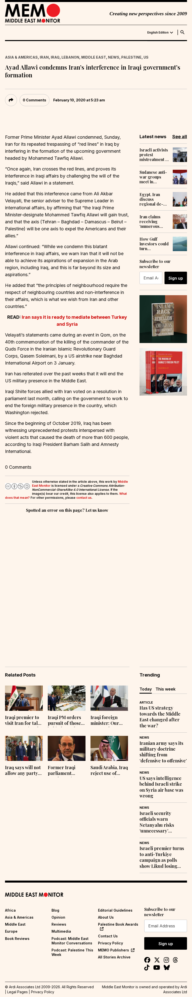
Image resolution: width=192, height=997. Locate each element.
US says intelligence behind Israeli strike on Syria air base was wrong (161, 787)
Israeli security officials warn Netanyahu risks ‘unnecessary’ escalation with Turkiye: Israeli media (163, 822)
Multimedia (61, 931)
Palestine (131, 57)
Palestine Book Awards (118, 924)
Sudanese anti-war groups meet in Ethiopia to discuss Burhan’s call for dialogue (153, 177)
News (113, 57)
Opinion (58, 917)
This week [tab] (166, 689)
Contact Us (108, 936)
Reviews (59, 924)
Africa (10, 910)
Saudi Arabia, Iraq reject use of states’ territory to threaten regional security (109, 771)
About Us (106, 917)
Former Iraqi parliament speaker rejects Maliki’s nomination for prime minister (64, 771)
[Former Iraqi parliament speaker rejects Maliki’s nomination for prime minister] (67, 748)
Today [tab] (146, 689)
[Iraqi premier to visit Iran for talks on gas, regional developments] (24, 698)
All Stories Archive (114, 957)
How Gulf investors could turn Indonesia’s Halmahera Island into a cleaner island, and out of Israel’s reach (154, 244)
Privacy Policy (110, 943)
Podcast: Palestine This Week (72, 952)
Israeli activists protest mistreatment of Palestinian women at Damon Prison (154, 154)
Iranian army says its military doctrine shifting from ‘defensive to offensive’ (163, 752)
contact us (84, 498)
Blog (55, 910)
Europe (11, 931)
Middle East (93, 57)
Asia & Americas (21, 57)
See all (179, 136)
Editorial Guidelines (115, 910)
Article (146, 702)
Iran (44, 57)
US (146, 57)
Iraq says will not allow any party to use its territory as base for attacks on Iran (23, 771)
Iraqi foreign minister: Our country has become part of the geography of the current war (108, 721)
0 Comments (34, 100)
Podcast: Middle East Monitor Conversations (72, 940)
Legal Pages (17, 992)
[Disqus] (67, 582)
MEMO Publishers (113, 950)
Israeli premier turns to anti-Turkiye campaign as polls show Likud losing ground (162, 857)
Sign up (175, 278)
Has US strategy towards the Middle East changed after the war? (160, 716)
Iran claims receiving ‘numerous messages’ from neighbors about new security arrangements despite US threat (154, 221)
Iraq (55, 57)
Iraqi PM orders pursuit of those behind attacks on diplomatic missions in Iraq (66, 721)
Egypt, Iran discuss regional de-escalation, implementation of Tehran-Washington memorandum (154, 199)
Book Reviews (17, 938)
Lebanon (70, 57)
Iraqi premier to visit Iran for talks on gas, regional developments (23, 721)
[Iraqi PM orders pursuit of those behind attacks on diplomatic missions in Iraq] (67, 698)
